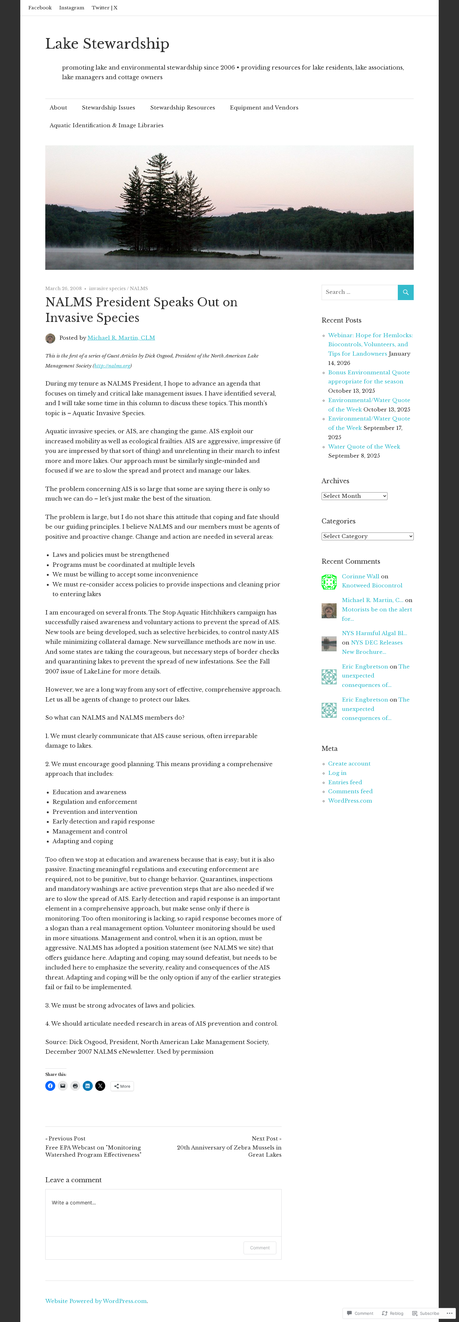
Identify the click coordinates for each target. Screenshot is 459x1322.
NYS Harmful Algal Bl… (374, 633)
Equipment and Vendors (264, 107)
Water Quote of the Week (364, 447)
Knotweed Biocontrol (372, 585)
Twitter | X (104, 8)
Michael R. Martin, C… (372, 600)
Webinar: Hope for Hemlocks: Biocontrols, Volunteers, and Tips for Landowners (370, 344)
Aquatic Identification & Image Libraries (107, 125)
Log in (337, 773)
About (58, 107)
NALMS (139, 288)
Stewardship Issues (108, 107)
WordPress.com (350, 801)
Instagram (71, 8)
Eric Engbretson (365, 666)
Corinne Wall (360, 576)
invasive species (107, 288)
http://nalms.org (112, 366)
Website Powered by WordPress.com (96, 1301)
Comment (260, 1247)
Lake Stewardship (107, 43)
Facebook (40, 8)
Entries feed (345, 782)
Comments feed (350, 791)
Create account (349, 764)
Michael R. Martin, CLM (121, 338)
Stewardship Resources (182, 107)
